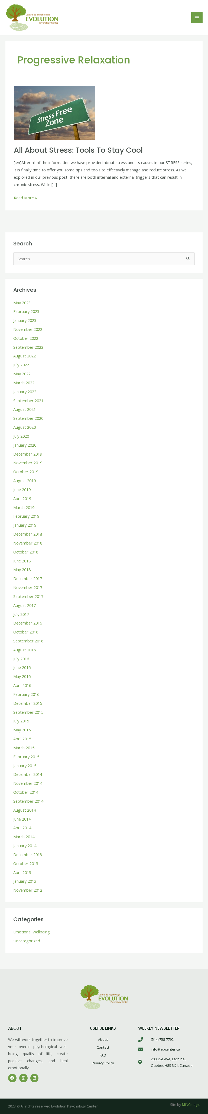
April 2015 (22, 738)
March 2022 (23, 382)
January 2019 (24, 525)
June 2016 (22, 667)
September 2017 (28, 596)
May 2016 (22, 676)
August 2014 (24, 810)
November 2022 (27, 329)
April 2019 (22, 498)
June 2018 (22, 561)
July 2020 (21, 436)
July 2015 (21, 721)
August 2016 (24, 649)
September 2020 (28, 418)
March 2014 (23, 836)
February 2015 (26, 756)
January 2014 (24, 845)
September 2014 (28, 801)
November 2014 (27, 783)
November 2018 (27, 543)
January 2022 (24, 391)
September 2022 (28, 347)
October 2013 (25, 863)
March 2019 (23, 507)
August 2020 (24, 427)
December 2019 (27, 454)
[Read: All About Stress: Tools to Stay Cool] (54, 112)
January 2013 (24, 881)
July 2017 (21, 614)
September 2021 (28, 400)
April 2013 (22, 872)
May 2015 (22, 729)
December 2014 (27, 774)
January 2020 (24, 445)
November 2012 (27, 890)
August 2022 (24, 355)
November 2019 (27, 462)
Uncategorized (26, 940)
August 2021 (24, 409)
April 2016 (22, 685)
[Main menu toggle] (197, 17)
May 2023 (22, 302)
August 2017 (24, 605)
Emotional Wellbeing (31, 931)
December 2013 (27, 854)
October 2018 (25, 552)
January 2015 (24, 765)
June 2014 (22, 819)
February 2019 (26, 516)
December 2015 (27, 703)
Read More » (25, 197)
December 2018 (27, 534)
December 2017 (27, 578)
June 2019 (22, 489)
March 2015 (23, 747)
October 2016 (25, 632)
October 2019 (25, 471)
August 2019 (24, 480)
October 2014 (25, 792)
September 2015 (28, 712)
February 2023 (26, 311)
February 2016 (26, 694)
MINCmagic (191, 1104)
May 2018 (22, 569)
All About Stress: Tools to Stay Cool (78, 150)
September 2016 (28, 641)
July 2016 (21, 658)
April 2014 (22, 827)
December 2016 (27, 623)
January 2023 (24, 320)
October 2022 (25, 338)
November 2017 (27, 587)
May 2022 (22, 373)
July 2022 (21, 364)
